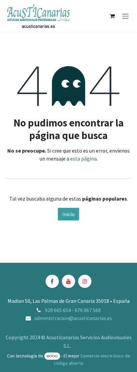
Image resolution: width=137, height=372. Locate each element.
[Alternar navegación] (125, 16)
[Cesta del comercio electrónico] (112, 16)
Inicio (68, 214)
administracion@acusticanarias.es (73, 318)
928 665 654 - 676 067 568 (73, 310)
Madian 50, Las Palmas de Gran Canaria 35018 (58, 301)
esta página (83, 158)
